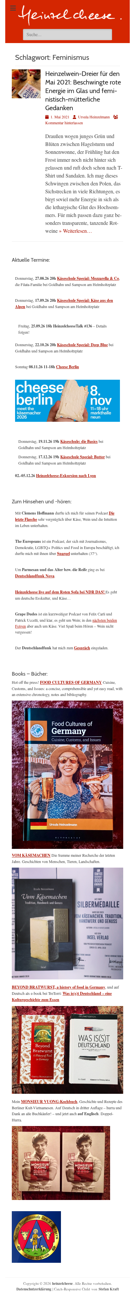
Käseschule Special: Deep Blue (82, 345)
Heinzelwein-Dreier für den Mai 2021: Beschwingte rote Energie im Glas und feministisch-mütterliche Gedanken (83, 91)
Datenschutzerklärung (33, 1289)
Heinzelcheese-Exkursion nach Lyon (66, 475)
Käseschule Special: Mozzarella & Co (88, 278)
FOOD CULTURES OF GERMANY (71, 682)
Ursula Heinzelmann (94, 116)
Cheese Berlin (67, 367)
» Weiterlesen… (75, 230)
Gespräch (82, 648)
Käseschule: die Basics (79, 441)
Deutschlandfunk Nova (34, 576)
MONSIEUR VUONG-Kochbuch (49, 1101)
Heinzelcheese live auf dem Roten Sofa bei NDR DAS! (60, 592)
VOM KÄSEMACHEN (31, 855)
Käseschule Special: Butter (82, 457)
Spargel (63, 553)
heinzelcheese (62, 1283)
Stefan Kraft (109, 1289)
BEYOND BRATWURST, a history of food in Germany (58, 987)
